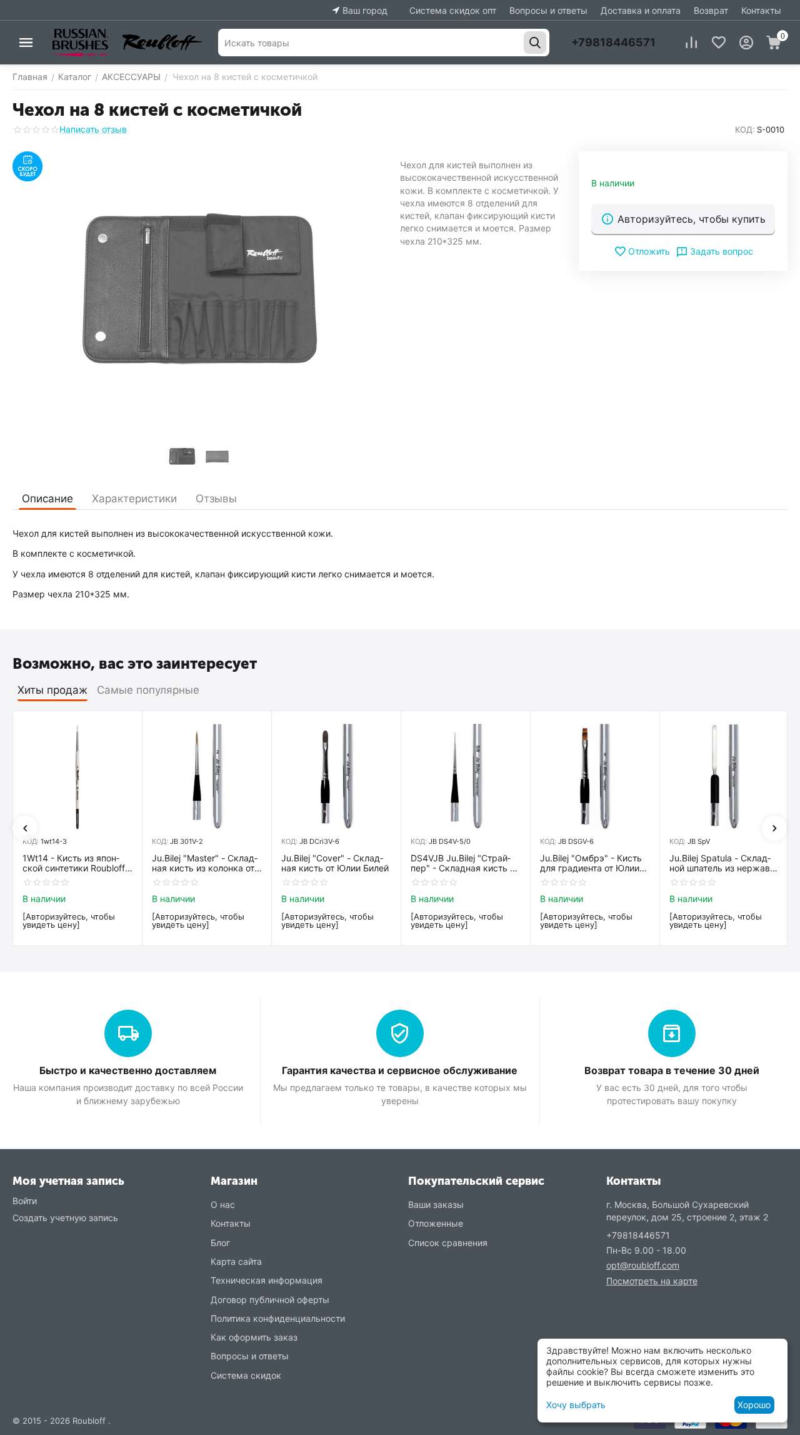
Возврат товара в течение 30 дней (671, 1070)
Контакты (761, 10)
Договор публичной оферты (270, 1299)
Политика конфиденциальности (278, 1318)
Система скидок (246, 1375)
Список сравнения (448, 1242)
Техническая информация (266, 1280)
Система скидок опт (452, 10)
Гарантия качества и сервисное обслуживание (400, 1070)
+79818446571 (613, 42)
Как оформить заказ (254, 1337)
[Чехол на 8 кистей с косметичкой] (200, 292)
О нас (223, 1204)
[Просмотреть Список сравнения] (691, 42)
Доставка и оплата (641, 10)
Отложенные (435, 1223)
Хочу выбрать (576, 1404)
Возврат (711, 10)
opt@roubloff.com (642, 1265)
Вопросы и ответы (548, 10)
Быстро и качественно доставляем (127, 1070)
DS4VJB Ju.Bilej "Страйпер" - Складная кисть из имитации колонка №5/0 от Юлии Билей (465, 864)
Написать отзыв (93, 129)
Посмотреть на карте (652, 1280)
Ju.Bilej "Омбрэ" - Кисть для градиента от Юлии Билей (591, 864)
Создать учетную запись (65, 1217)
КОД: (745, 129)
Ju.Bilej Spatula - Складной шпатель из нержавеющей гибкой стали (723, 864)
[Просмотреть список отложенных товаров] (719, 42)
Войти (24, 1200)
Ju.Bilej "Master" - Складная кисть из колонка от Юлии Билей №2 (205, 864)
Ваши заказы (436, 1204)
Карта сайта (236, 1261)
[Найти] (535, 42)
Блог (220, 1242)
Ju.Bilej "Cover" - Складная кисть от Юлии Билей (335, 863)
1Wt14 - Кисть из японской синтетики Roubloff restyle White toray (73, 864)
